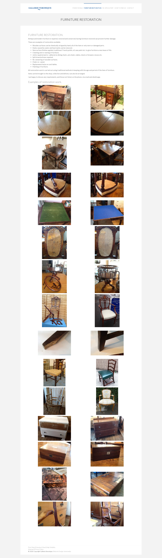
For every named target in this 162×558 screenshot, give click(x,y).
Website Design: (58, 551)
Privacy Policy (39, 549)
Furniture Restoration (92, 8)
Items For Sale (77, 8)
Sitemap (30, 549)
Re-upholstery (107, 8)
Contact (130, 8)
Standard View (40, 547)
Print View (31, 547)
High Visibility (51, 547)
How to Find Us (120, 8)
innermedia (67, 551)
